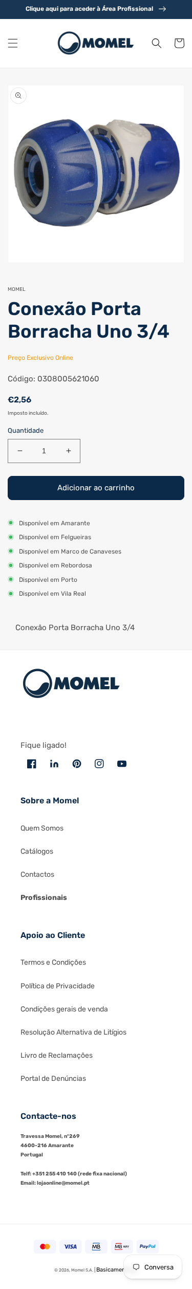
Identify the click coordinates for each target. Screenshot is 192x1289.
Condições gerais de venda (64, 1009)
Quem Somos (41, 828)
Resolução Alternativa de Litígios (73, 1032)
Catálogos (36, 851)
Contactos (37, 874)
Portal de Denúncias (53, 1078)
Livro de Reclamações (56, 1055)
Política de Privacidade (57, 986)
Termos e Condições (53, 962)
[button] (13, 43)
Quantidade (26, 430)
